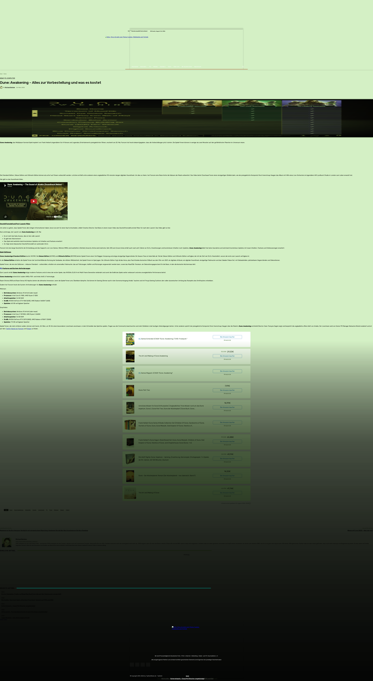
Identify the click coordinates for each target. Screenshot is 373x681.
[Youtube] (148, 665)
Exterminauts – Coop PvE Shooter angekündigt (187, 679)
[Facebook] (132, 665)
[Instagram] (137, 665)
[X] (143, 665)
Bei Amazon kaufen (227, 337)
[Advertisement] (186, 569)
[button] (243, 66)
